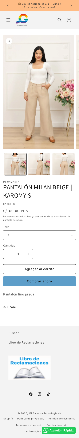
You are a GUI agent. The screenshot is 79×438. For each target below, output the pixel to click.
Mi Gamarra (36, 413)
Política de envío (57, 425)
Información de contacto (41, 431)
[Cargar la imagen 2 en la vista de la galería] (39, 164)
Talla (6, 227)
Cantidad (9, 245)
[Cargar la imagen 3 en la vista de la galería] (63, 164)
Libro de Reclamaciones (26, 342)
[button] (8, 20)
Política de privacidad (30, 418)
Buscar (13, 333)
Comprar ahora (39, 281)
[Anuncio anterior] (7, 5)
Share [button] (11, 307)
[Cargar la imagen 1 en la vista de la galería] (15, 164)
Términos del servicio (29, 425)
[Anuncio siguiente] (71, 5)
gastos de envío (41, 216)
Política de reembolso (62, 418)
